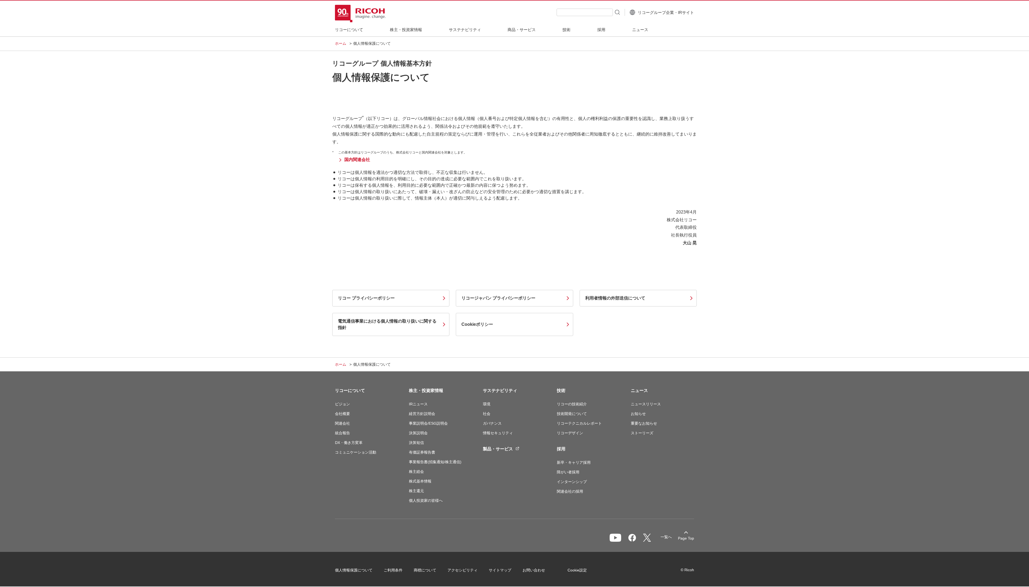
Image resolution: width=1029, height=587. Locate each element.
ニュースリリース (646, 404)
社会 (486, 414)
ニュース (639, 390)
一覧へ (666, 537)
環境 (486, 404)
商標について (425, 570)
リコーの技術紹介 (572, 404)
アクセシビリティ (463, 570)
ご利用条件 (393, 570)
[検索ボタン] (617, 12)
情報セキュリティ (498, 433)
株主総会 (416, 471)
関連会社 (342, 423)
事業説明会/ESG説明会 (428, 423)
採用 (561, 449)
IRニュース (418, 404)
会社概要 (342, 414)
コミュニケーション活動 (355, 452)
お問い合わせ (534, 570)
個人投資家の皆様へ (426, 500)
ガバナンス (492, 423)
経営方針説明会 (422, 414)
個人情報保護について (353, 570)
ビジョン (342, 404)
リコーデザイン (570, 433)
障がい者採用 (568, 472)
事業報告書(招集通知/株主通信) (435, 462)
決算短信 (416, 442)
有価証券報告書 (422, 452)
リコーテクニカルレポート (579, 423)
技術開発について (572, 414)
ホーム (340, 43)
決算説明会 (418, 433)
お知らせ (638, 414)
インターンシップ (572, 482)
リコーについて (350, 390)
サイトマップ (500, 570)
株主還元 (416, 491)
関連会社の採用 (570, 491)
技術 (561, 390)
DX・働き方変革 (349, 442)
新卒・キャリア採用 (574, 462)
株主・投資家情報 (426, 390)
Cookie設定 (577, 570)
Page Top (686, 538)
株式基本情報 (420, 481)
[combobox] (585, 12)
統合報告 (342, 433)
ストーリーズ (642, 433)
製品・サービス (498, 449)
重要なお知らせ (644, 423)
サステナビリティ (500, 390)
